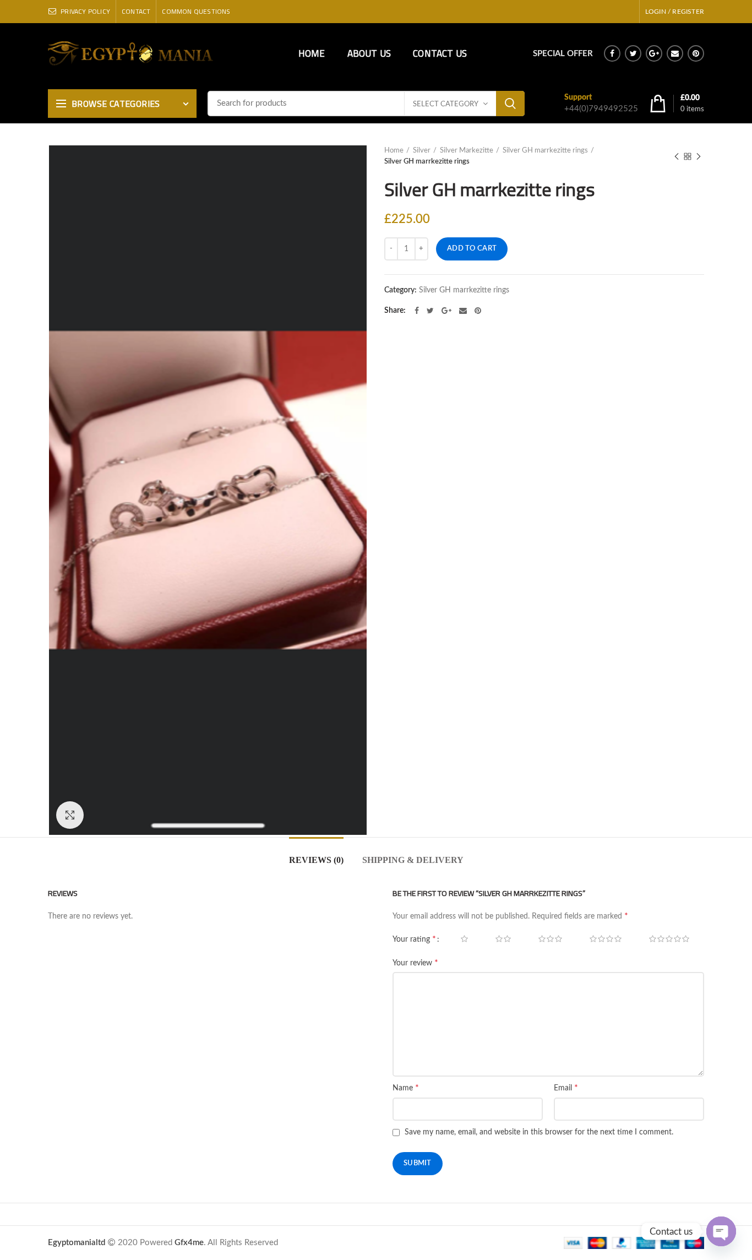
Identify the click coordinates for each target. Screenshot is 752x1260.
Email (566, 1087)
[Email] (675, 53)
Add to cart (472, 248)
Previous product (676, 156)
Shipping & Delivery (413, 860)
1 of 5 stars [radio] (458, 938)
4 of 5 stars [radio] (599, 938)
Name (406, 1087)
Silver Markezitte (466, 150)
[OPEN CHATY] (721, 1231)
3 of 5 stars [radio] (544, 938)
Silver (422, 150)
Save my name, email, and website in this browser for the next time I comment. (539, 1132)
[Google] (654, 53)
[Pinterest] (696, 53)
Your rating (414, 939)
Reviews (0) (316, 860)
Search (510, 103)
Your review (415, 962)
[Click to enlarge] (70, 815)
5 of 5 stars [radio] (663, 938)
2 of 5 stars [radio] (497, 938)
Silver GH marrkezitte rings (545, 150)
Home (394, 150)
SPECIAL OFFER (563, 54)
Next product (698, 156)
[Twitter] (633, 53)
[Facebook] (612, 53)
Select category (445, 104)
